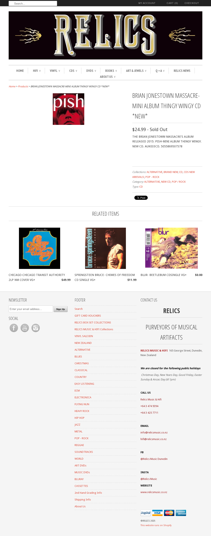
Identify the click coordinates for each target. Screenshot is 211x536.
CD (181, 172)
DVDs (91, 71)
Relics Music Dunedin (155, 458)
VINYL (55, 71)
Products (23, 86)
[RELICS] (105, 36)
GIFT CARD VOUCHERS (88, 315)
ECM (77, 390)
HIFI (37, 71)
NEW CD (166, 181)
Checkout (192, 3)
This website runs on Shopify (156, 525)
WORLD (79, 458)
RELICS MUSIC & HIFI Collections (94, 329)
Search (79, 308)
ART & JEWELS (136, 71)
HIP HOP (79, 417)
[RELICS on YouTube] (25, 332)
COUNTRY (81, 377)
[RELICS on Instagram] (35, 332)
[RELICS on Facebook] (14, 332)
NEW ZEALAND (83, 342)
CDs (73, 71)
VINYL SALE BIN (84, 336)
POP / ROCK (179, 181)
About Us (107, 77)
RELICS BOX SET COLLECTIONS (93, 322)
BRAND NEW (171, 172)
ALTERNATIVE (154, 172)
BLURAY (79, 479)
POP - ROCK (152, 177)
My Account (147, 3)
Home (20, 71)
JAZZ (77, 424)
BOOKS (111, 71)
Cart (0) (172, 3)
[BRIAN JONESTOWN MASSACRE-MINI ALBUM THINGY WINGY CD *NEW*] (68, 123)
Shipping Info (83, 499)
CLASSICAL (81, 370)
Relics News (182, 71)
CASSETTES (81, 485)
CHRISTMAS (82, 363)
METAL (78, 431)
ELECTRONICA (83, 397)
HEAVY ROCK (82, 411)
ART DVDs (80, 465)
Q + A (160, 71)
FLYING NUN (82, 404)
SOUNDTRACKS (84, 451)
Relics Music (150, 478)
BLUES (78, 356)
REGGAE (79, 445)
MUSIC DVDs (82, 472)
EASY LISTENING (84, 383)
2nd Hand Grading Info (88, 492)
